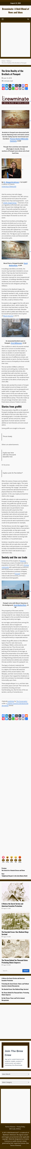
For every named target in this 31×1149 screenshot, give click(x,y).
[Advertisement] (15, 39)
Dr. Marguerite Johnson (11, 182)
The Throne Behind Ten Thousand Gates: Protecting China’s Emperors (15, 961)
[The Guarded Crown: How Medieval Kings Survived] (15, 920)
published (11, 701)
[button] (2, 19)
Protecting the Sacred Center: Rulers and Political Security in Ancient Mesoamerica (15, 985)
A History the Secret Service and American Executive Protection (12, 904)
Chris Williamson (16, 343)
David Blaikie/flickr (20, 605)
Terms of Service (10, 1127)
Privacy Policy (21, 1127)
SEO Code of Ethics (15, 1129)
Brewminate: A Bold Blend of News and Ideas (15, 10)
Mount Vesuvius (8, 316)
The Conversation (21, 701)
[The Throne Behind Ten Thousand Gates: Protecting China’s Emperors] (15, 948)
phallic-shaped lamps (10, 203)
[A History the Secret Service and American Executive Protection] (15, 892)
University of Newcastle (9, 186)
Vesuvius (23, 561)
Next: (14, 875)
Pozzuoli (17, 573)
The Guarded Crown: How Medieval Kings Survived (15, 933)
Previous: (13, 869)
